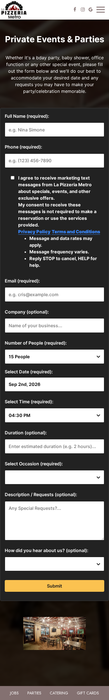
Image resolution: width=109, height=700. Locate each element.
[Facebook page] (75, 9)
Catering (59, 693)
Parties (34, 693)
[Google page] (90, 9)
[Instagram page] (83, 9)
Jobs (14, 693)
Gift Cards (88, 693)
